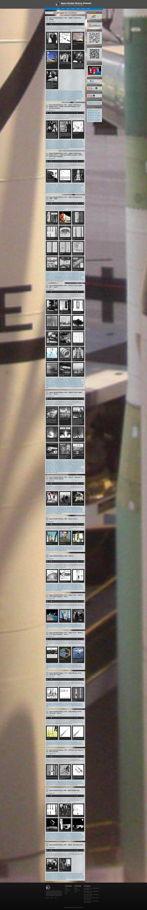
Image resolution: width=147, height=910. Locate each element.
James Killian (62, 94)
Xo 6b (56, 472)
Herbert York (74, 275)
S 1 (77, 470)
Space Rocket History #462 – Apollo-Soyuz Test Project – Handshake (94, 118)
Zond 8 (60, 513)
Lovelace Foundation (64, 95)
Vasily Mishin (57, 784)
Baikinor (73, 507)
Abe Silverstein (51, 833)
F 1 (58, 275)
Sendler (57, 386)
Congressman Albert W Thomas (77, 462)
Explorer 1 (56, 275)
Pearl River (66, 469)
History (47, 94)
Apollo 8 (63, 507)
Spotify (66, 893)
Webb (69, 100)
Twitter (51, 897)
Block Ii (73, 378)
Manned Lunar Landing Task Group (52, 96)
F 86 (65, 185)
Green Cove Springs (63, 380)
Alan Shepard (65, 90)
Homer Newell (62, 835)
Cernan (54, 508)
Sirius (79, 511)
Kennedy (48, 95)
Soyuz (49, 512)
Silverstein (68, 99)
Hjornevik (72, 186)
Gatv (70, 834)
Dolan (67, 92)
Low (68, 95)
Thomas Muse (67, 839)
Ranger (49, 385)
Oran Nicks (57, 97)
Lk (77, 782)
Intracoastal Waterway (54, 381)
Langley (57, 95)
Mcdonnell (76, 190)
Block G (70, 781)
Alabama (55, 272)
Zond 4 (52, 513)
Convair (61, 92)
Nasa (52, 97)
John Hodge (72, 835)
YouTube (55, 897)
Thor (55, 280)
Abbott (62, 90)
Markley (69, 96)
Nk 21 (50, 783)
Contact (78, 8)
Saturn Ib (73, 279)
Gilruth (75, 93)
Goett (81, 93)
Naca (56, 838)
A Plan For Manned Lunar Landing (54, 90)
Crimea (71, 508)
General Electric (66, 93)
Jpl (46, 95)
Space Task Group (79, 99)
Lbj (59, 95)
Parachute (76, 509)
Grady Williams (57, 380)
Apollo (69, 90)
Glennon (50, 835)
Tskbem (58, 512)
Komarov (67, 548)
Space (74, 99)
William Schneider (77, 839)
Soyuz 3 (81, 549)
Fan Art (88, 8)
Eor (57, 185)
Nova (54, 97)
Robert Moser (63, 385)
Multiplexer (48, 469)
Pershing (79, 384)
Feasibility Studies (51, 93)
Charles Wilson (72, 273)
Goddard (53, 835)
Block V (73, 781)
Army (69, 833)
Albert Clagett (51, 184)
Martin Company (65, 190)
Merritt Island (78, 466)
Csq (51, 834)
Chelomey (58, 508)
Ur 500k (65, 512)
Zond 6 (65, 550)
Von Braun (58, 100)
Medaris (74, 277)
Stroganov (47, 784)
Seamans (64, 99)
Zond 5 (55, 513)
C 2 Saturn (74, 90)
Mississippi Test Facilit (64, 509)
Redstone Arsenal (54, 470)
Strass (55, 100)
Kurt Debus (74, 276)
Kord (69, 782)
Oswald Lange (62, 191)
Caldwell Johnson (73, 833)
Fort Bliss (52, 380)
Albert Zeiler (54, 378)
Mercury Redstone (74, 383)
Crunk (72, 379)
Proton (47, 511)
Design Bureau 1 (75, 508)
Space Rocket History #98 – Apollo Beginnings (64, 790)
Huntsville (47, 276)
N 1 (80, 782)
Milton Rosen (79, 383)
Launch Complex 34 (79, 276)
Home (58, 8)
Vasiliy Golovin (75, 512)
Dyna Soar (75, 379)
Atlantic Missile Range (52, 273)
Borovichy (47, 508)
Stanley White (51, 100)
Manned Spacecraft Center (62, 96)
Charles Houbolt (48, 92)
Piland (71, 97)
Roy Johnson (52, 279)
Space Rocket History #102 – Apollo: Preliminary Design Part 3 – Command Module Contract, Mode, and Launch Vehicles (66, 154)
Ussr (72, 512)
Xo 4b (54, 472)
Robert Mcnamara (80, 191)
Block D (76, 507)
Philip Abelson (78, 876)
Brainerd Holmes (63, 873)
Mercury (47, 97)
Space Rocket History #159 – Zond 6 (61, 556)
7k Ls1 (50, 781)
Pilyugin (59, 783)
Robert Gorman (58, 385)
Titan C (58, 280)
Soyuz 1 (75, 549)
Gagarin (56, 93)
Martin (82, 96)
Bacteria (70, 507)
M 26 (59, 383)
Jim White (77, 464)
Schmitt (76, 511)
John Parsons (81, 464)
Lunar (71, 95)
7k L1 (56, 507)
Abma (50, 272)
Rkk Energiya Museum (52, 511)
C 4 (60, 184)
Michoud (47, 467)
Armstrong (67, 507)
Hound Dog (76, 186)
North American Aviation (53, 191)
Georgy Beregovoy (58, 548)
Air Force (52, 272)
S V (61, 279)
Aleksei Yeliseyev (57, 624)
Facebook (47, 897)
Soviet (72, 99)
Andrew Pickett (67, 460)
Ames (64, 833)
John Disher (78, 94)
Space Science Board (71, 878)
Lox (46, 277)
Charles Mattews (75, 184)
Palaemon (71, 384)
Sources (83, 8)
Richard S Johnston (49, 99)
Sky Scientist (60, 878)
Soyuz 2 (78, 549)
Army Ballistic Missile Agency (65, 272)
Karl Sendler (64, 381)
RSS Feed (66, 888)
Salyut (64, 549)
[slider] (62, 24)
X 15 (83, 192)
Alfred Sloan (56, 873)
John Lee (82, 94)
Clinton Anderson (80, 873)
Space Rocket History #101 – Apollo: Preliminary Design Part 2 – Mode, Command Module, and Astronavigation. (65, 106)
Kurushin (74, 782)
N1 (68, 509)
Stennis (52, 512)
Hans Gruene (71, 380)
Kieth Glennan (53, 95)
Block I (70, 378)
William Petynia (73, 100)
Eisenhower (73, 92)
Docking (64, 92)
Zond (50, 513)
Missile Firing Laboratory (50, 384)
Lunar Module (74, 95)
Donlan (69, 92)
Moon (50, 97)
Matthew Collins (71, 190)
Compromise (62, 379)
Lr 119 (48, 277)
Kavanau (71, 187)
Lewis (48, 836)
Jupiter (58, 276)
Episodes (63, 8)
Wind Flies (80, 512)
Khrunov (60, 625)
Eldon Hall (77, 92)
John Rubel (66, 187)
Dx (83, 273)
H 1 (71, 275)
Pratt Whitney (80, 509)
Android (66, 891)
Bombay (79, 507)
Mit (52, 838)
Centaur (67, 273)
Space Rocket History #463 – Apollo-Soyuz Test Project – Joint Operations (94, 115)
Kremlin (50, 509)
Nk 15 (48, 783)
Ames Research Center (60, 460)
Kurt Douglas (74, 548)
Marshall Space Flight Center (76, 96)
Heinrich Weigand (65, 186)
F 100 (63, 185)
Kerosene (64, 276)
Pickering (67, 97)
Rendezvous (79, 97)
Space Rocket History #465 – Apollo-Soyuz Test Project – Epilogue (94, 110)
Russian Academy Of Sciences (66, 511)
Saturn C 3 (59, 192)
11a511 (50, 546)
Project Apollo (74, 97)
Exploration (81, 92)
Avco (71, 90)
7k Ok (58, 507)
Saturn (62, 99)
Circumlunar (54, 92)
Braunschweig (77, 378)
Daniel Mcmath (58, 463)
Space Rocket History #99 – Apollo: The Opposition (66, 845)
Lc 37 (83, 465)
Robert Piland (73, 838)
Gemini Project (60, 93)
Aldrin (60, 507)
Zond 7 (57, 513)
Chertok (76, 781)
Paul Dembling (60, 469)
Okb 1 (73, 509)
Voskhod (55, 550)
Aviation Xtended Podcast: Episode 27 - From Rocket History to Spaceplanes (94, 103)
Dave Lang (51, 185)
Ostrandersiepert (63, 97)
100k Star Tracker (51, 507)
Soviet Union (69, 549)
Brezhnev (68, 546)
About (68, 8)
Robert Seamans (49, 192)
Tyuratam (51, 784)
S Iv (60, 279)
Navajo (47, 191)
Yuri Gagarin (60, 550)
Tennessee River (51, 280)
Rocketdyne (48, 279)
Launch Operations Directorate (76, 465)
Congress (58, 92)
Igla (53, 625)
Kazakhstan (81, 508)
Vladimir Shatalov (51, 550)
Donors (72, 8)
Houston (50, 94)
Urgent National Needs (52, 879)
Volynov (76, 626)
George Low (71, 93)
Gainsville (79, 463)
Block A (62, 781)
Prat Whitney (67, 278)
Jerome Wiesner (72, 94)
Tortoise (55, 512)
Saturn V (77, 279)
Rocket (59, 99)
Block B (64, 781)
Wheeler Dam (78, 386)
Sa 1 (75, 385)
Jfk (75, 94)
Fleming (76, 185)
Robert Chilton (55, 99)
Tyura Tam (61, 512)
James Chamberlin (49, 187)
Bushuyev (51, 508)
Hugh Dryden (54, 94)
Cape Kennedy (79, 90)
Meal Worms (54, 509)
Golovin (60, 186)
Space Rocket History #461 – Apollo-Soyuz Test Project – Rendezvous (94, 120)
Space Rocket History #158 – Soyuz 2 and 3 (63, 519)
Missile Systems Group (67, 467)
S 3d (57, 279)
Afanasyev (55, 781)
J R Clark (58, 94)
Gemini (53, 548)
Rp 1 (55, 279)
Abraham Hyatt (56, 833)
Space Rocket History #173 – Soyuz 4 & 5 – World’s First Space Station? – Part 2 (66, 633)
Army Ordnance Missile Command (76, 272)
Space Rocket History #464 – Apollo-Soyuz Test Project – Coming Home (94, 113)
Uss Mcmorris (68, 512)
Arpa (47, 273)
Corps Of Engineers (67, 379)
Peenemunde (75, 384)
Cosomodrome (67, 508)
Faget (47, 93)
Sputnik (47, 100)
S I (58, 279)
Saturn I (70, 279)
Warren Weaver (63, 879)
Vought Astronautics (63, 100)
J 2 (58, 381)
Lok (78, 782)
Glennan (77, 93)
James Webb (67, 94)
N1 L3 (71, 509)
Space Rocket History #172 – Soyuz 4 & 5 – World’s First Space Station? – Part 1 (66, 595)
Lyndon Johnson (80, 95)
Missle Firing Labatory (58, 384)
